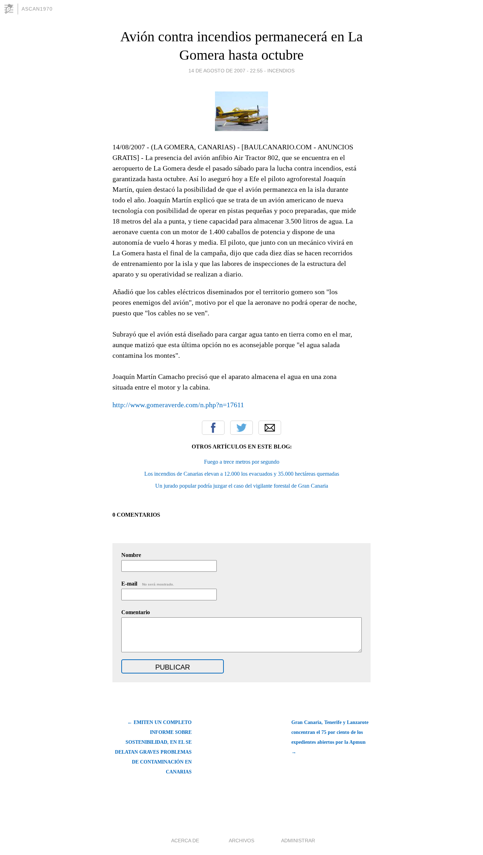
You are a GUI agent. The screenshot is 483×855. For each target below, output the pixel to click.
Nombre (131, 555)
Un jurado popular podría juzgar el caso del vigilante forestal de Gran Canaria (241, 486)
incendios (281, 70)
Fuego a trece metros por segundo (241, 462)
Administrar (298, 840)
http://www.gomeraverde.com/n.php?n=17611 (178, 405)
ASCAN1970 (37, 9)
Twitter (241, 428)
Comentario (135, 612)
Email (269, 428)
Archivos (241, 840)
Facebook (213, 428)
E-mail (147, 584)
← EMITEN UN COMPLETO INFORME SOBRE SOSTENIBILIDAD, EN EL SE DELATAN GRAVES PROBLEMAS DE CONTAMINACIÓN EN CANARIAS (153, 747)
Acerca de (185, 840)
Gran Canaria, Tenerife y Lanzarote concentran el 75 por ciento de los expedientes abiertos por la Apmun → (329, 737)
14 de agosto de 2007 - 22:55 (225, 70)
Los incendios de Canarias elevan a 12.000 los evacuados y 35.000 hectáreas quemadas (241, 474)
